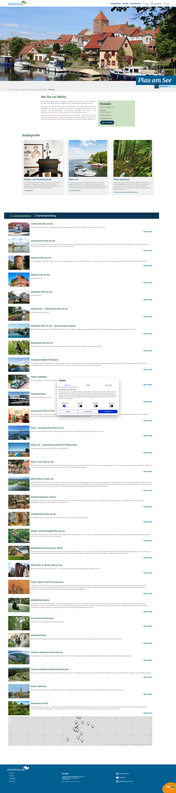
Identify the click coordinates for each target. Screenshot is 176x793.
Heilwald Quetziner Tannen (43, 497)
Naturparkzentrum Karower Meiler (47, 548)
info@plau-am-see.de (106, 118)
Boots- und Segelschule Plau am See (47, 428)
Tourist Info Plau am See (42, 224)
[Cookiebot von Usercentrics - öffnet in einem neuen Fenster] (65, 381)
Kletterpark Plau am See (42, 343)
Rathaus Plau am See (40, 275)
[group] (88, 394)
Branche (11, 775)
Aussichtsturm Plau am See (43, 241)
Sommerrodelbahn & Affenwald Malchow (50, 669)
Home (8, 89)
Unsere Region (116, 4)
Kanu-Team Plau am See (42, 462)
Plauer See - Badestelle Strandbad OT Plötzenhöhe (54, 445)
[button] (77, 731)
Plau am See (51, 89)
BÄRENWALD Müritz (40, 600)
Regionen (23, 89)
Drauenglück (135, 4)
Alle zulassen (108, 411)
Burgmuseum (29, 190)
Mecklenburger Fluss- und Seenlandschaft (37, 89)
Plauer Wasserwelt (75, 190)
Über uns (11, 773)
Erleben (125, 4)
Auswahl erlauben (88, 411)
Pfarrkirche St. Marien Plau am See (46, 565)
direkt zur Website (107, 122)
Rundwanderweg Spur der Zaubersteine (126, 192)
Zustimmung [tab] (67, 385)
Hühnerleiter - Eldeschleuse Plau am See (49, 309)
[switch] (80, 406)
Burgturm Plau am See (41, 258)
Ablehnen (68, 411)
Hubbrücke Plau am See (41, 292)
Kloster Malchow (38, 686)
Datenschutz (12, 778)
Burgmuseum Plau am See (43, 411)
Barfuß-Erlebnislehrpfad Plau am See (48, 531)
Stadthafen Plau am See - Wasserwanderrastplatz (53, 326)
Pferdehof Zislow (38, 635)
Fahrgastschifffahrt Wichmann (44, 360)
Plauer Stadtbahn (39, 377)
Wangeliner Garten (39, 703)
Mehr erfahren (148, 231)
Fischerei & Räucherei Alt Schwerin (47, 652)
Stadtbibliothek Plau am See (43, 514)
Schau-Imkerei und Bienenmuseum (47, 582)
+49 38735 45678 (105, 115)
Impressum (12, 781)
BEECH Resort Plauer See (42, 479)
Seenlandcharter (38, 394)
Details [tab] (88, 385)
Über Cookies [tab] (108, 385)
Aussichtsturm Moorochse (42, 618)
